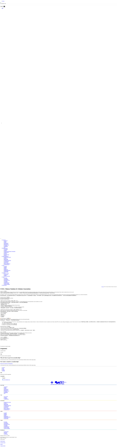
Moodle (1, 444)
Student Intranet (2, 441)
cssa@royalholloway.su (6, 379)
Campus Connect (2, 445)
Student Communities (5, 256)
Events (3, 369)
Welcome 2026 (4, 285)
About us (3, 367)
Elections (3, 370)
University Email (2, 442)
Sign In (3, 1)
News (3, 368)
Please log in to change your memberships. (6, 363)
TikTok (65, 382)
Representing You (4, 248)
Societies (102, 286)
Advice (3, 265)
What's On (3, 272)
